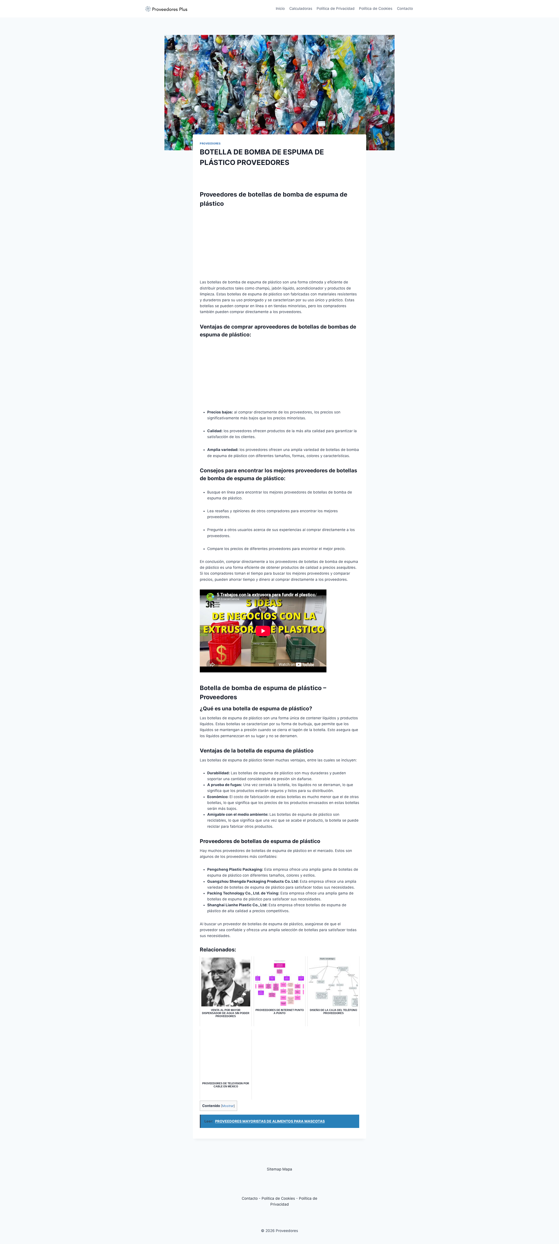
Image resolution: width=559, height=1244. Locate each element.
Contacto (405, 8)
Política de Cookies (375, 8)
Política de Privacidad (336, 8)
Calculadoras (300, 8)
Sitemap (274, 1169)
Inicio (280, 8)
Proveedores (210, 143)
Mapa (287, 1169)
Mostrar (228, 1106)
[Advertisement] (279, 241)
